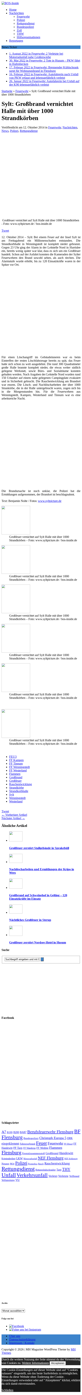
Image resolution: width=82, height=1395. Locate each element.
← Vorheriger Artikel (14, 814)
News (5, 130)
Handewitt (66, 1153)
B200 (16, 1132)
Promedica (32, 1164)
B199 (10, 1132)
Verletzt (52, 1175)
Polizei (21, 20)
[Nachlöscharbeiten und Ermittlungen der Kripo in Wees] (16, 861)
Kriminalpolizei (8, 1158)
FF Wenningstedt (19, 767)
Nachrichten (16, 13)
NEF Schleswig (71, 1159)
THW (20, 33)
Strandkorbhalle (18, 791)
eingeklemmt (10, 1143)
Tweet (5, 230)
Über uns (14, 1336)
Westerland (16, 801)
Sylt (11, 794)
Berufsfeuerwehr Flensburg (50, 1131)
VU (17, 1179)
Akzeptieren (57, 1363)
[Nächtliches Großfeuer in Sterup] (16, 912)
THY (66, 1169)
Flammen (14, 773)
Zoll (19, 30)
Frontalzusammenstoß (33, 1153)
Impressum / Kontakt (21, 1343)
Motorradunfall (30, 1159)
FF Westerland (18, 770)
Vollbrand (74, 1176)
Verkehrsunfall (32, 1175)
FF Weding (42, 1148)
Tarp (58, 1169)
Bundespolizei (25, 26)
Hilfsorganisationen (28, 37)
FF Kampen (16, 760)
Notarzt (5, 1163)
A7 (4, 1132)
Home (13, 9)
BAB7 (23, 1132)
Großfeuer (15, 780)
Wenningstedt (17, 798)
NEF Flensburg (51, 1157)
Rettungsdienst (26, 23)
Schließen (7, 1390)
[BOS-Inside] (41, 3)
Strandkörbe (16, 787)
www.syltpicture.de (49, 501)
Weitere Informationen (35, 1363)
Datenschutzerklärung (22, 1339)
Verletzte (63, 1175)
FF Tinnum (16, 763)
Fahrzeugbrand (27, 1143)
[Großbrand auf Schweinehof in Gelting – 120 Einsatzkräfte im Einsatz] (16, 887)
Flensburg (11, 1152)
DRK (70, 1138)
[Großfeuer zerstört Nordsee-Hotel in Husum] (16, 934)
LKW (19, 1158)
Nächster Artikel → (13, 818)
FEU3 (13, 756)
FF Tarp (18, 1147)
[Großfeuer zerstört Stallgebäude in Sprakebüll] (16, 840)
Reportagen (16, 40)
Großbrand (15, 777)
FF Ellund (68, 1144)
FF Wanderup (29, 1148)
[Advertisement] (41, 177)
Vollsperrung (8, 1180)
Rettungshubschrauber (45, 1170)
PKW (12, 1164)
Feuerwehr (23, 16)
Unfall (9, 1175)
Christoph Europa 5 (52, 1138)
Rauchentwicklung (20, 784)
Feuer (41, 1143)
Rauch (41, 1164)
